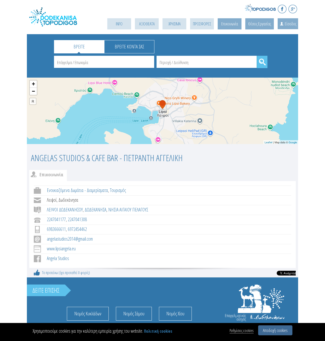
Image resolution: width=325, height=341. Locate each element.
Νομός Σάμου (133, 313)
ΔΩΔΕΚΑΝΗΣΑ (95, 209)
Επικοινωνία (229, 24)
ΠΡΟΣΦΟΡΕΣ (202, 24)
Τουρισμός (118, 190)
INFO (119, 24)
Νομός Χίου (175, 313)
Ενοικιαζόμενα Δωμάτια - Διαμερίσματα (77, 190)
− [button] (33, 91)
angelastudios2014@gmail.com (70, 239)
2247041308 (77, 219)
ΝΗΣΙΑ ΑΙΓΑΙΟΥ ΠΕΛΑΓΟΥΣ (128, 209)
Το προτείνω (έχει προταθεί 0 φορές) (66, 272)
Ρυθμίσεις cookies (242, 330)
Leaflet (268, 142)
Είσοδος (290, 24)
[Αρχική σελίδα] (60, 23)
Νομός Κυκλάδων (87, 313)
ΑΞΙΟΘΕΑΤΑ (147, 24)
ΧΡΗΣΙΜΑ (174, 24)
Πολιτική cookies (158, 331)
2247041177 (56, 219)
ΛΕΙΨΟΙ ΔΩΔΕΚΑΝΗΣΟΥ (65, 209)
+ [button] (33, 84)
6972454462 (77, 229)
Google (293, 142)
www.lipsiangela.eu (61, 248)
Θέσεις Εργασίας (259, 24)
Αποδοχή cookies (275, 330)
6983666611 (56, 229)
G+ (292, 9)
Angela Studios (58, 258)
